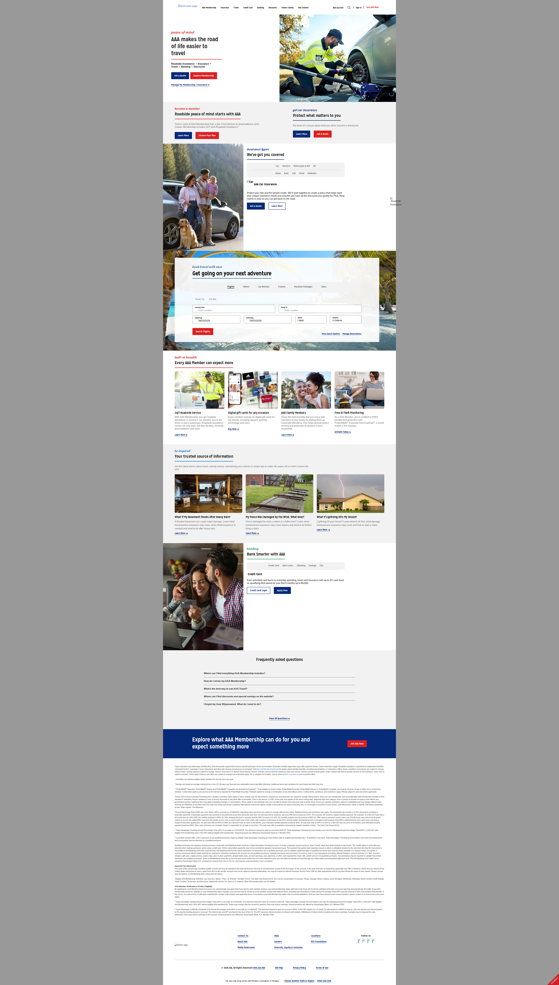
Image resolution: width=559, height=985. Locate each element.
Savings (312, 565)
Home (278, 173)
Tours (324, 286)
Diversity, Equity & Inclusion (288, 947)
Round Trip (199, 299)
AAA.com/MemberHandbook (267, 769)
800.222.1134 (259, 967)
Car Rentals (263, 286)
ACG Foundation (319, 941)
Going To (284, 307)
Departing (198, 318)
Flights (230, 286)
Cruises (281, 286)
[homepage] (187, 7)
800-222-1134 (338, 7)
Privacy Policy (299, 967)
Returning (249, 318)
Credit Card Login (258, 590)
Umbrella (312, 173)
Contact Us (243, 935)
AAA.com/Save (291, 774)
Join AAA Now (357, 743)
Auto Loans (287, 565)
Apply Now (282, 590)
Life (294, 173)
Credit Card (273, 565)
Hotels (246, 286)
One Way (212, 299)
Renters (286, 166)
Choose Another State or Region (299, 980)
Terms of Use (322, 967)
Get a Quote (180, 75)
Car (277, 166)
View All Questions (278, 718)
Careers (278, 941)
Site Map (279, 967)
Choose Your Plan (207, 135)
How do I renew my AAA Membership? (225, 681)
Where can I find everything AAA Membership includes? (234, 673)
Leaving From (200, 307)
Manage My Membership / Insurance (189, 84)
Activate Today (342, 431)
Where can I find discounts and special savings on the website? (239, 696)
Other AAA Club (324, 980)
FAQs (276, 935)
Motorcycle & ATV (302, 166)
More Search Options (331, 334)
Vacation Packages (303, 286)
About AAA (242, 941)
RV (314, 166)
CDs (321, 565)
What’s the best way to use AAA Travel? (225, 689)
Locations (316, 935)
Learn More (183, 135)
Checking (301, 565)
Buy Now (232, 429)
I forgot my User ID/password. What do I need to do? (232, 704)
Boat (286, 173)
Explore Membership (203, 75)
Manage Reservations (352, 334)
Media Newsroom (246, 947)
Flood (301, 173)
